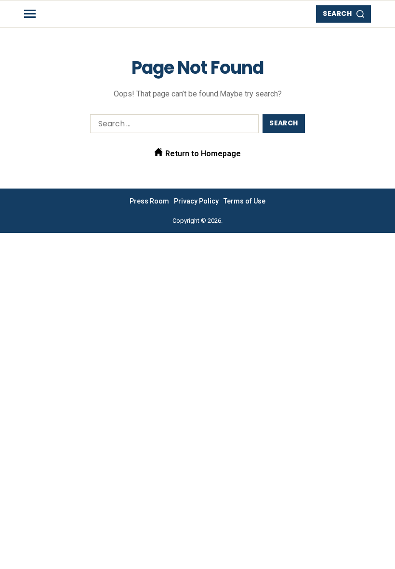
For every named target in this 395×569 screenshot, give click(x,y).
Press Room (149, 201)
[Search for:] (172, 125)
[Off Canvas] (30, 14)
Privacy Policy (196, 201)
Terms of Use (244, 201)
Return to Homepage (202, 153)
